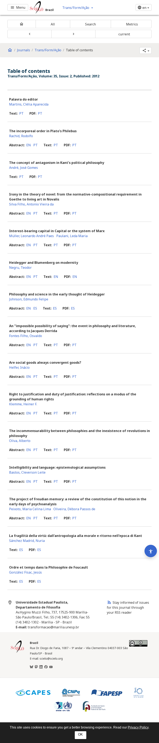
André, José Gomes (23, 167)
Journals (23, 50)
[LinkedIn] (41, 667)
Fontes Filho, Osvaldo (25, 336)
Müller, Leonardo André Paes (31, 236)
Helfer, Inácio (19, 367)
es (35, 308)
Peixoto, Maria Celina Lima (30, 509)
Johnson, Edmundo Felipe (28, 299)
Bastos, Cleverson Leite (27, 472)
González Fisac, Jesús (25, 572)
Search (90, 24)
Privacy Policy (138, 727)
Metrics (132, 24)
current (124, 34)
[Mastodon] (36, 667)
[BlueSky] (31, 667)
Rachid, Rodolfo (21, 136)
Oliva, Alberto (19, 440)
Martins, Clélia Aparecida (28, 104)
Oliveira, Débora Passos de (74, 509)
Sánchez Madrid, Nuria (27, 540)
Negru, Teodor (20, 267)
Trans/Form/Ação (48, 50)
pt (21, 113)
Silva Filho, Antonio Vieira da (31, 204)
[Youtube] (51, 667)
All (53, 24)
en (28, 145)
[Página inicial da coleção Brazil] (17, 652)
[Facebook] (46, 667)
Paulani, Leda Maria (72, 236)
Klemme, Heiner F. (23, 404)
